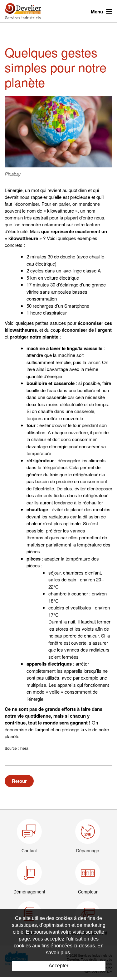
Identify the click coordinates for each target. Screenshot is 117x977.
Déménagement (29, 891)
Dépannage (87, 850)
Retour (19, 780)
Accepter (58, 965)
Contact (29, 850)
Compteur (88, 891)
